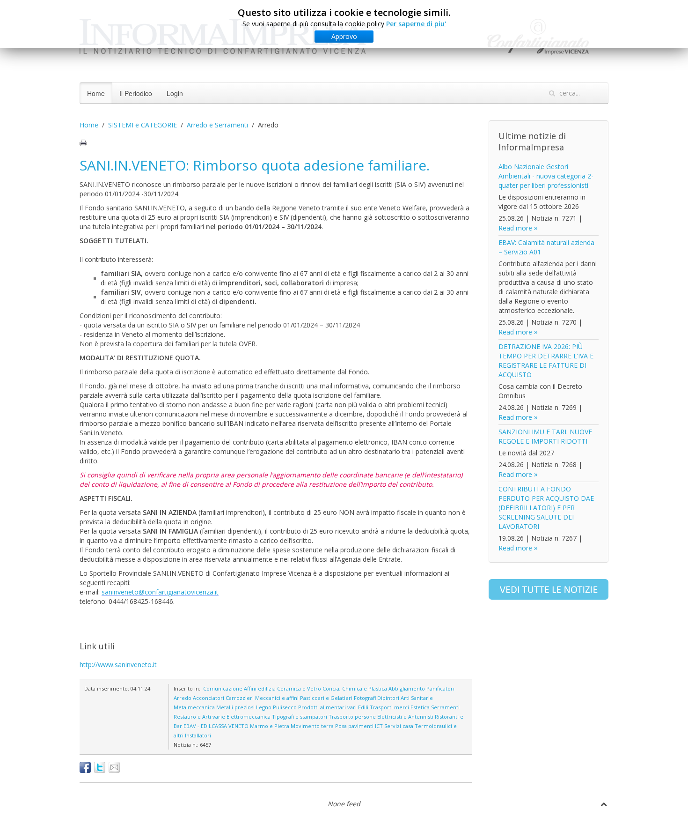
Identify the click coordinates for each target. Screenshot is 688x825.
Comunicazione (222, 688)
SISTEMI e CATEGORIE (142, 124)
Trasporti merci (389, 707)
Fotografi (365, 697)
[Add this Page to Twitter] (99, 767)
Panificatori (440, 688)
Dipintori (388, 697)
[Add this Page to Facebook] (85, 767)
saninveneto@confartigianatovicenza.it (160, 591)
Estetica (420, 707)
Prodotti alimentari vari (327, 707)
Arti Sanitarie (417, 697)
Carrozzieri (240, 697)
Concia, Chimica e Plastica (354, 688)
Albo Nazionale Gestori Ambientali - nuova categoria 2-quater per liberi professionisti (545, 176)
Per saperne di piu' (416, 23)
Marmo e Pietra (269, 725)
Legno (263, 707)
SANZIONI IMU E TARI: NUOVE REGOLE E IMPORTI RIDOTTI (545, 436)
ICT (379, 725)
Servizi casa (398, 725)
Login (175, 93)
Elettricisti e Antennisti (405, 716)
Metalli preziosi (235, 707)
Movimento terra (312, 725)
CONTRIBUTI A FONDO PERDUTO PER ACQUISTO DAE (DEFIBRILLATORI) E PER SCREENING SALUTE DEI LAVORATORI (546, 507)
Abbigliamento (406, 688)
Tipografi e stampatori (299, 716)
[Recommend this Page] (114, 767)
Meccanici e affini (277, 697)
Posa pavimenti (354, 725)
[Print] (83, 143)
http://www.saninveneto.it (118, 664)
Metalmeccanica (194, 707)
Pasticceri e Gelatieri (326, 697)
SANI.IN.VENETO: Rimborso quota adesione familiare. (255, 165)
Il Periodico (135, 93)
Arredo (182, 697)
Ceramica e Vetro (299, 688)
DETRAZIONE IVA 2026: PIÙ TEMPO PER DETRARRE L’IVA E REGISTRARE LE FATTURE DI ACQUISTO (545, 360)
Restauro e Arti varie (199, 716)
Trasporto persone (352, 716)
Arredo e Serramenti (217, 124)
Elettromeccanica (249, 716)
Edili (363, 707)
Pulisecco (285, 707)
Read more (515, 227)
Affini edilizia (260, 688)
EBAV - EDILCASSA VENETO (216, 725)
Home (96, 93)
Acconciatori (208, 697)
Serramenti (445, 707)
